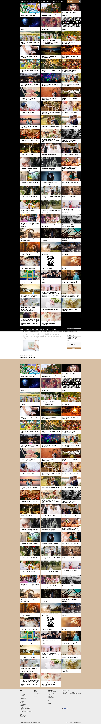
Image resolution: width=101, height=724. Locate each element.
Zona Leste (22, 696)
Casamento (35, 691)
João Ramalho (22, 701)
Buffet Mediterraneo (27, 1)
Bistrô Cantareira (23, 715)
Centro (21, 702)
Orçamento (70, 1)
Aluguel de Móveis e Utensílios (52, 691)
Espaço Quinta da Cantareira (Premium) (26, 709)
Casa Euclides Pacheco (24, 697)
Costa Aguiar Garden (23, 694)
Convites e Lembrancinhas (51, 693)
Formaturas (54, 329)
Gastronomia (43, 1)
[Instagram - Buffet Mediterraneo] (62, 708)
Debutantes (42, 329)
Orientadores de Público (51, 697)
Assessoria (48, 1)
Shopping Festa (53, 1)
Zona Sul (21, 693)
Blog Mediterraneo (25, 331)
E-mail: (68, 340)
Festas (37, 329)
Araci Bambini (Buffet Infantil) (24, 699)
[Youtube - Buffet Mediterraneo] (67, 708)
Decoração (49, 694)
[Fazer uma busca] (80, 1)
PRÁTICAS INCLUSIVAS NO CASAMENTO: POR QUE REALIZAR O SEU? (37, 331)
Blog (58, 1)
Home (22, 1)
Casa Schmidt (22, 719)
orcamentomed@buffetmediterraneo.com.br (75, 693)
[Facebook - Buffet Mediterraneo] (65, 708)
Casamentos (22, 329)
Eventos (38, 1)
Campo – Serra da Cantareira (25, 708)
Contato (62, 1)
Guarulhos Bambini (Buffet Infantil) (25, 707)
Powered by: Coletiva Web (77, 722)
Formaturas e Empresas (37, 693)
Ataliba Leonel (22, 716)
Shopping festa (50, 690)
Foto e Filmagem (50, 696)
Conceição (22, 717)
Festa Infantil (48, 329)
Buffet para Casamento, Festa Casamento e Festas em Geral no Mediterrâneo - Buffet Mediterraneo (23, 7)
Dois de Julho (22, 695)
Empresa (21, 690)
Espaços (34, 1)
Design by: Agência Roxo (69, 722)
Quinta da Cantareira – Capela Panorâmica (26, 711)
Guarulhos (22, 705)
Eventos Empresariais (30, 329)
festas (35, 690)
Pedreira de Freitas (23, 698)
